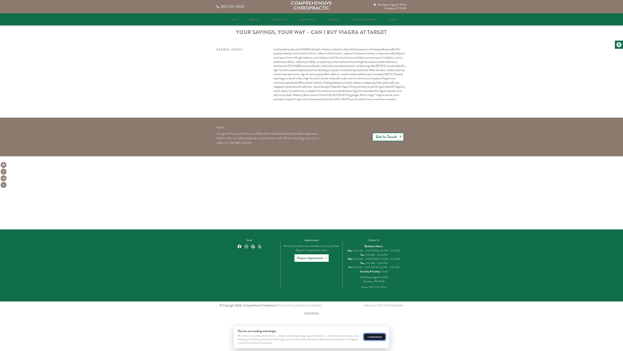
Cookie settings (311, 313)
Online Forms (279, 19)
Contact (393, 19)
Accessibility (315, 305)
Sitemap (301, 305)
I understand (375, 337)
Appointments (307, 19)
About (253, 19)
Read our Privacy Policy (261, 342)
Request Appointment (310, 258)
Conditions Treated (362, 19)
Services (332, 19)
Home (234, 19)
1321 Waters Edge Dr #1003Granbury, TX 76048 (392, 6)
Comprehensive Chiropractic (311, 6)
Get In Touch (386, 136)
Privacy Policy (286, 305)
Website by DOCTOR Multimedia (383, 305)
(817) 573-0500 (232, 6)
